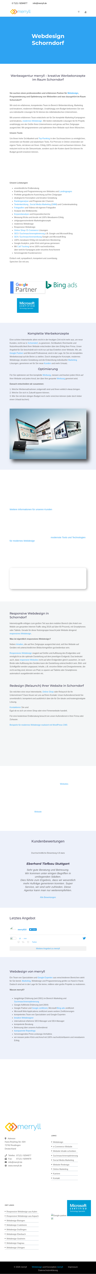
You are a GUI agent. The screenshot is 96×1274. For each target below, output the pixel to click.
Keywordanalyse (21, 214)
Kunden (47, 363)
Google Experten (45, 977)
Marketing (72, 360)
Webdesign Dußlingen (16, 1230)
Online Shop (19, 230)
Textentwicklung (21, 204)
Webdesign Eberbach (16, 1234)
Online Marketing (60, 1169)
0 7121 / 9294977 (19, 3)
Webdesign (73, 93)
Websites (64, 784)
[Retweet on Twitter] (23, 942)
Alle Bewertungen (48, 897)
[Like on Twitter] (28, 942)
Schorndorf (33, 343)
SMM (54, 204)
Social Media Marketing (40, 204)
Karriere (56, 1174)
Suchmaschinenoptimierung (32, 233)
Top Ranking (44, 138)
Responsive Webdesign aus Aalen (21, 1212)
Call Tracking (23, 246)
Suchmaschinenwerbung (31, 237)
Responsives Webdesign (21, 653)
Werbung (47, 375)
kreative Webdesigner (24, 1018)
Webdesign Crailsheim (16, 1225)
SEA (16, 237)
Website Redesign (61, 1165)
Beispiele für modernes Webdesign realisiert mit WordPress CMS (38, 725)
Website (38, 812)
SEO (16, 233)
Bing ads (61, 1008)
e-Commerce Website (62, 1147)
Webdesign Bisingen (15, 1221)
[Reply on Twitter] (19, 942)
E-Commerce (32, 230)
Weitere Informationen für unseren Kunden (31, 509)
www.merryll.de (15, 1166)
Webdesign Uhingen (15, 1248)
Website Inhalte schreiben (64, 1151)
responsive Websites (29, 660)
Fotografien (19, 208)
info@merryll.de (15, 1162)
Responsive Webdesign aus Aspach (22, 1216)
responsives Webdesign (20, 634)
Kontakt (56, 1178)
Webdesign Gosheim (15, 1239)
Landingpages (65, 191)
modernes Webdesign (32, 121)
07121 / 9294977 (23, 1155)
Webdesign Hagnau (15, 1243)
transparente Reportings (25, 1031)
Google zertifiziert (40, 1008)
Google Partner (16, 353)
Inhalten (19, 644)
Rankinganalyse (21, 201)
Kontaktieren (15, 707)
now (25, 938)
